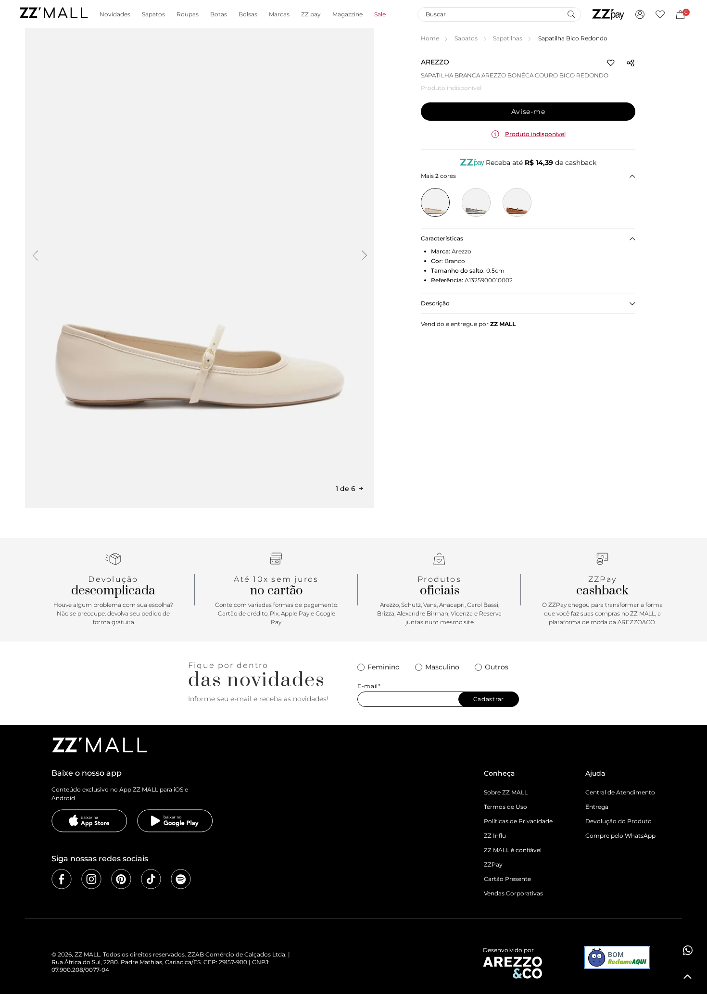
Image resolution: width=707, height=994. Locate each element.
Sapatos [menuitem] (153, 14)
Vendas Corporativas (513, 893)
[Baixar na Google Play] (175, 820)
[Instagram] (91, 879)
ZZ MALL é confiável (513, 850)
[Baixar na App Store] (89, 820)
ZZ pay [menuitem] (311, 14)
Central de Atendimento (620, 792)
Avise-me (528, 111)
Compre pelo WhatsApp (620, 835)
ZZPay (493, 864)
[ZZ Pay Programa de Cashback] (608, 14)
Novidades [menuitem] (115, 14)
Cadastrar (488, 699)
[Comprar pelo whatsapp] (687, 950)
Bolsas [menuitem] (248, 14)
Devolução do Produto (618, 821)
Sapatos (466, 38)
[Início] (53, 14)
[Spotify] (181, 879)
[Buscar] (571, 14)
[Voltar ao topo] (687, 976)
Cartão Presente (507, 878)
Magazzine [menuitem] (347, 14)
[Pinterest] (121, 879)
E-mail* (369, 686)
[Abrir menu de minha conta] (639, 14)
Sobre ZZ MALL (506, 792)
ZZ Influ (495, 835)
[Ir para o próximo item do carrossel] (364, 255)
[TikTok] (151, 879)
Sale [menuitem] (380, 14)
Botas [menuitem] (218, 14)
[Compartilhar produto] (630, 63)
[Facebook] (61, 879)
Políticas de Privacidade (518, 821)
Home (430, 38)
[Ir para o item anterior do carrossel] (35, 255)
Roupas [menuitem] (188, 14)
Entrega (596, 806)
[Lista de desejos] (660, 14)
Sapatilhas (507, 38)
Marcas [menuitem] (279, 14)
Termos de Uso (505, 806)
